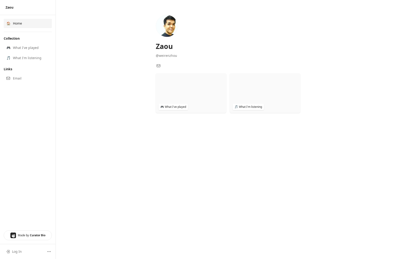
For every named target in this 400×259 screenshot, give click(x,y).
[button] (28, 47)
